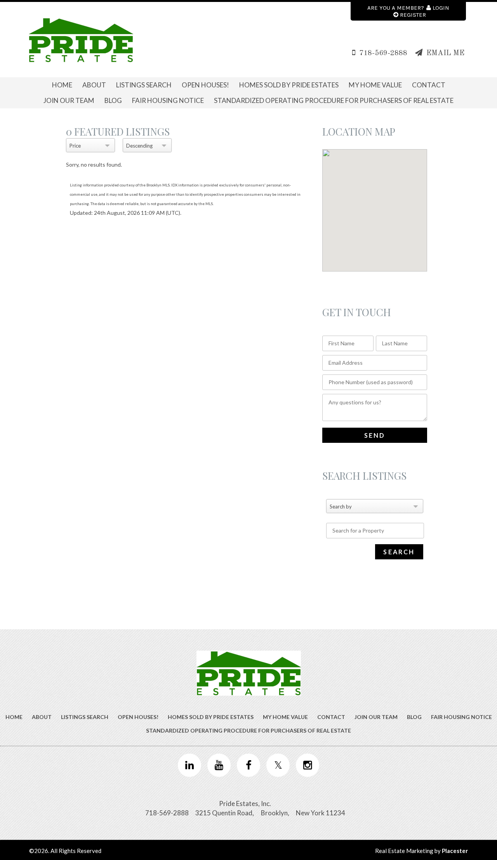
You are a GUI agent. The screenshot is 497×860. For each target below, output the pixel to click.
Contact (428, 85)
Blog (113, 100)
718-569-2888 (383, 53)
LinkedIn (189, 765)
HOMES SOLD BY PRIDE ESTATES (289, 85)
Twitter (278, 765)
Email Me (445, 53)
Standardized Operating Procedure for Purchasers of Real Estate (334, 100)
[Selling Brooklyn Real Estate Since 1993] (81, 40)
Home (62, 85)
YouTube (219, 765)
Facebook (248, 765)
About (94, 85)
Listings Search (144, 85)
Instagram (307, 765)
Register (413, 14)
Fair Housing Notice (168, 100)
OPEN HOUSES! (205, 85)
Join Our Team (68, 100)
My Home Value (375, 85)
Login (441, 7)
